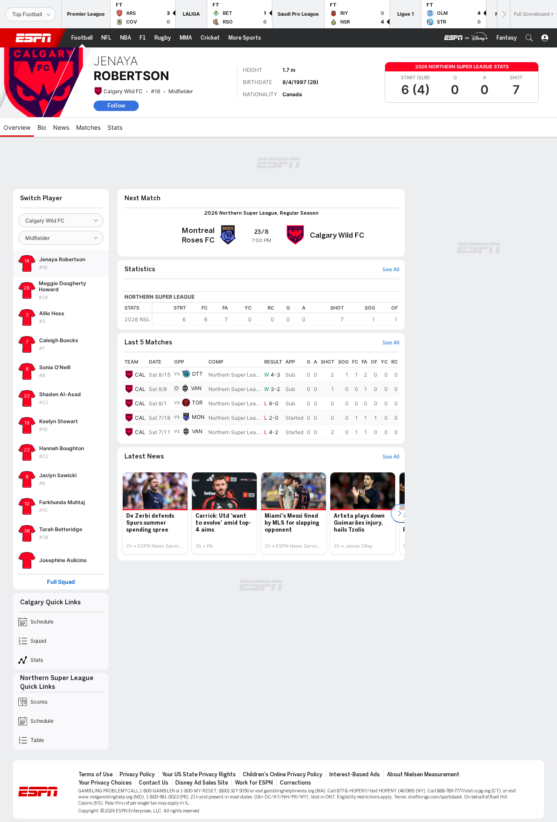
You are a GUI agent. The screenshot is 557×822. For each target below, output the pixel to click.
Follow (116, 105)
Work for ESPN (254, 783)
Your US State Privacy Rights (199, 774)
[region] (275, 313)
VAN (196, 388)
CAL (140, 374)
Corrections (295, 783)
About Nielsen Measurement (423, 774)
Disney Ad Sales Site (201, 783)
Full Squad (61, 582)
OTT (197, 374)
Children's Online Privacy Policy (282, 774)
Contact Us (153, 783)
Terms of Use (95, 774)
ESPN (33, 37)
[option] (155, 513)
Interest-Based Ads (354, 774)
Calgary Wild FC (123, 91)
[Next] (503, 14)
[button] (529, 37)
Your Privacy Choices (105, 783)
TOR (197, 402)
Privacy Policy (137, 774)
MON (198, 417)
